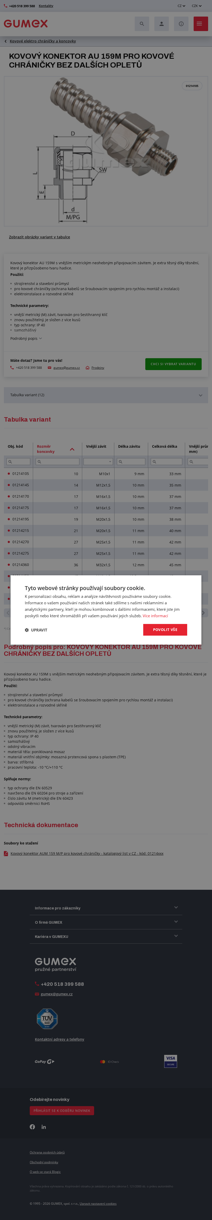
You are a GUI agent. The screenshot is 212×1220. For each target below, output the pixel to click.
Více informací (155, 615)
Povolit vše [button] (165, 629)
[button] (36, 630)
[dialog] (106, 610)
